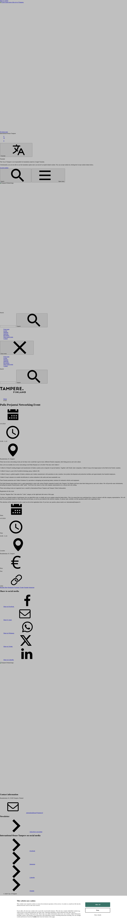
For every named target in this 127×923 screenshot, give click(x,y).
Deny (97, 910)
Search (3, 181)
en (4, 138)
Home (5, 399)
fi (3, 136)
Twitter (22, 587)
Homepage (11, 587)
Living (5, 331)
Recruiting (6, 335)
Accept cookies (4, 167)
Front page (6, 329)
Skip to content (4, 0)
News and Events (8, 337)
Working (5, 332)
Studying (5, 334)
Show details (97, 915)
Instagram (31, 587)
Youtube (26, 587)
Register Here (4, 587)
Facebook (17, 587)
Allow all (97, 904)
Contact (5, 338)
